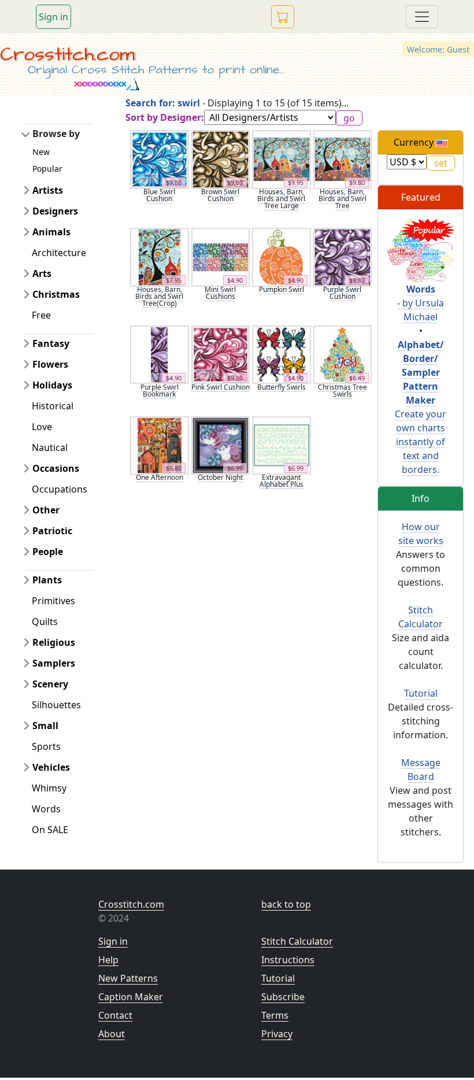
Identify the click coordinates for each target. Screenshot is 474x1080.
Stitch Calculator (297, 941)
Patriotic (52, 530)
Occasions (55, 468)
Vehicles (51, 767)
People (47, 551)
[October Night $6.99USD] (220, 444)
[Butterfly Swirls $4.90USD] (281, 353)
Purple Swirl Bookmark (159, 390)
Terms (274, 1015)
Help (108, 959)
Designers (55, 211)
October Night (220, 477)
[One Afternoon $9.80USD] (159, 444)
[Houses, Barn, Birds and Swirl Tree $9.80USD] (342, 158)
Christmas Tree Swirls (342, 390)
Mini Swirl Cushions (220, 292)
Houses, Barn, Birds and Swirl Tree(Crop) (159, 296)
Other (46, 510)
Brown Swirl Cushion (220, 195)
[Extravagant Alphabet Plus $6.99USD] (281, 444)
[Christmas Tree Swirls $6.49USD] (342, 353)
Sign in (53, 16)
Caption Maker (130, 996)
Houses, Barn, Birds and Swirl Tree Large (281, 198)
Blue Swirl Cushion (159, 195)
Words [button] (46, 808)
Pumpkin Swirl (281, 289)
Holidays (52, 385)
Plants (47, 580)
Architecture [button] (59, 252)
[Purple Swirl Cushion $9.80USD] (342, 256)
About (111, 1033)
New (41, 151)
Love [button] (42, 426)
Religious (53, 642)
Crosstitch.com (67, 54)
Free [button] (41, 315)
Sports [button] (46, 746)
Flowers (50, 364)
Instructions (287, 959)
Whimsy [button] (49, 788)
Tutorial (421, 693)
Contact (115, 1015)
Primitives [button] (53, 600)
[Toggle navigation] (422, 16)
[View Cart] (282, 16)
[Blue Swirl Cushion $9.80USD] (159, 158)
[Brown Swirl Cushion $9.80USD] (220, 158)
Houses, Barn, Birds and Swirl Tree (342, 198)
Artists (47, 190)
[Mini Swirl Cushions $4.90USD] (220, 256)
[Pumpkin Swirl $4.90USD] (281, 256)
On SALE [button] (50, 829)
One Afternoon (159, 477)
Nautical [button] (50, 447)
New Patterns (128, 978)
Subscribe (283, 996)
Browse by (56, 133)
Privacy (276, 1033)
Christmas (56, 294)
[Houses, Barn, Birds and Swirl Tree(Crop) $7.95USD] (159, 256)
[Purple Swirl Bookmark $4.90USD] (159, 353)
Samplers (53, 663)
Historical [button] (52, 406)
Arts (41, 273)
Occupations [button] (59, 489)
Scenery (50, 684)
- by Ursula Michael (420, 303)
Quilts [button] (45, 621)
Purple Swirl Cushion (342, 292)
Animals (51, 231)
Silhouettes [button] (56, 704)
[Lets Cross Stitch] (420, 249)
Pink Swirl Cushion (220, 387)
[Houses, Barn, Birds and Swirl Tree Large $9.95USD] (281, 158)
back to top (286, 904)
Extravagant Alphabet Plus (281, 480)
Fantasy (50, 343)
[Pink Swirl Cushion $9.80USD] (220, 353)
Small (45, 725)
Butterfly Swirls (281, 387)
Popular (47, 168)
